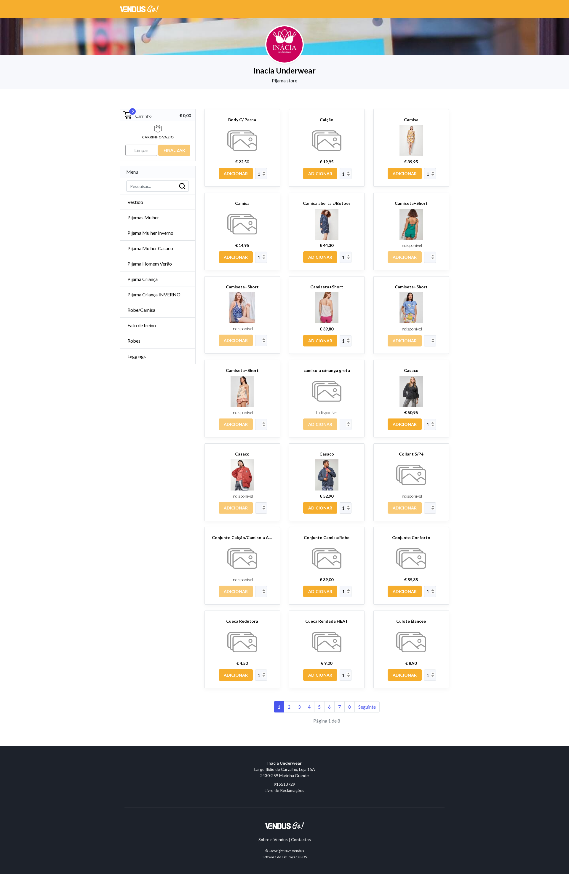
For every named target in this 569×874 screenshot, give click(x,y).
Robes (133, 340)
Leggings (136, 356)
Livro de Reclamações (284, 790)
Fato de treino (141, 325)
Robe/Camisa (141, 310)
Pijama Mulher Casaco (150, 248)
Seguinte (367, 707)
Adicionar (236, 173)
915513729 (284, 784)
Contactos (301, 839)
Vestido (135, 202)
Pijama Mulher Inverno (150, 233)
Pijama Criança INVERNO (153, 294)
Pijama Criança (142, 279)
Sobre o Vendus (273, 839)
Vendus (298, 851)
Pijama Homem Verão (149, 263)
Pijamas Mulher (143, 217)
